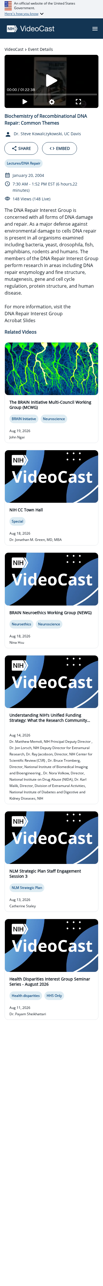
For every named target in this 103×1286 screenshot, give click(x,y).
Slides (29, 320)
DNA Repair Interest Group (34, 313)
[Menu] (95, 28)
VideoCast (14, 49)
